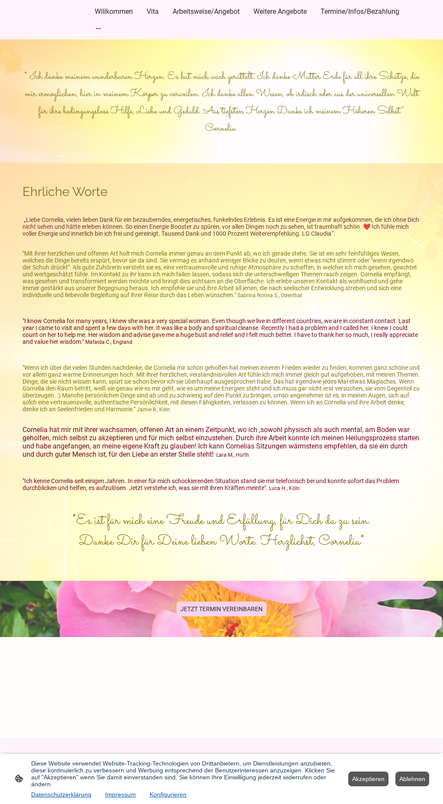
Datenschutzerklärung (61, 794)
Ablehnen (412, 778)
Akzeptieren (368, 778)
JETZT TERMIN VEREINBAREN (221, 608)
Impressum (120, 794)
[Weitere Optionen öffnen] (98, 28)
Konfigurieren (168, 794)
